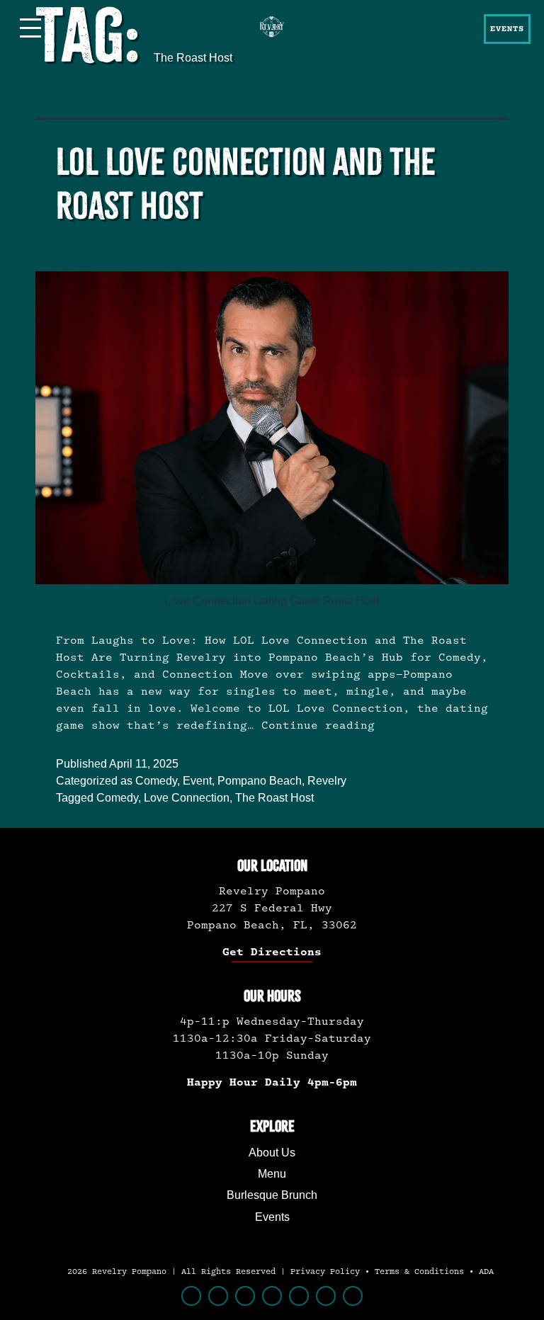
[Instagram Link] (218, 1296)
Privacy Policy (325, 1272)
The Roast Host (274, 798)
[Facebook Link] (191, 1296)
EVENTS (507, 29)
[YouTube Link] (326, 1296)
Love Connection (187, 798)
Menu (272, 1174)
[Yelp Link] (353, 1296)
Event (197, 781)
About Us (272, 1153)
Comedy (156, 781)
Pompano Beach (259, 781)
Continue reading (318, 725)
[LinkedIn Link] (299, 1296)
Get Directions (272, 952)
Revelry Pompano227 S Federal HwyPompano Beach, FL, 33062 (272, 908)
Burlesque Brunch (272, 1195)
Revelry (326, 781)
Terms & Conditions (419, 1272)
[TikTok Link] (245, 1296)
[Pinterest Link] (272, 1296)
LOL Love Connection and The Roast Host (246, 184)
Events (272, 1217)
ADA (486, 1272)
